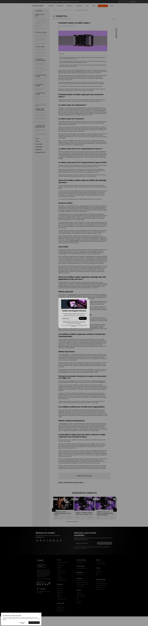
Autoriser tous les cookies (34, 622)
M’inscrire (82, 318)
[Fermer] (39, 614)
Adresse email (66, 318)
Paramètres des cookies (22, 623)
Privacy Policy (81, 325)
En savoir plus (78, 323)
